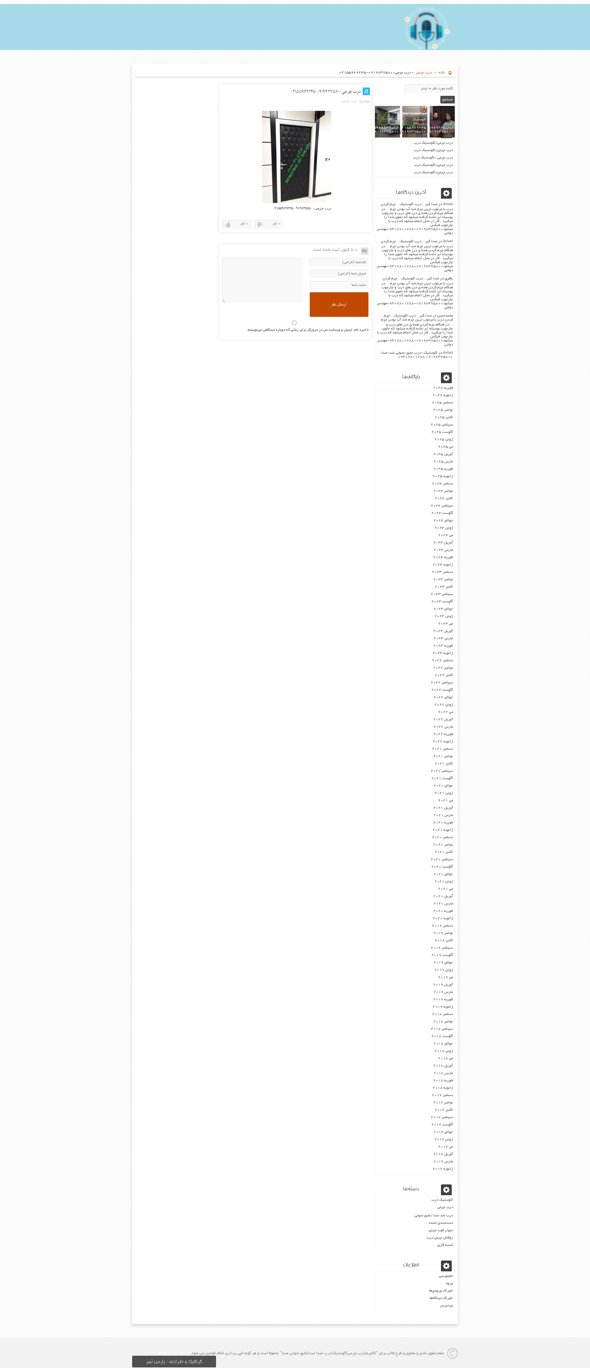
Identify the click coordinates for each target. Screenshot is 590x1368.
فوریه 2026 (443, 388)
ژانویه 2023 (443, 653)
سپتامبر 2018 (442, 1029)
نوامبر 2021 (443, 756)
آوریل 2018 (443, 1066)
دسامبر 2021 (442, 749)
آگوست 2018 (442, 1036)
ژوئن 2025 (444, 439)
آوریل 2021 (443, 808)
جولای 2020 (443, 874)
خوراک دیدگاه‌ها (441, 1298)
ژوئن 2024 (444, 528)
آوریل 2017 (443, 1154)
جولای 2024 (443, 521)
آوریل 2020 (443, 896)
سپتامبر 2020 (442, 859)
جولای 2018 (443, 1044)
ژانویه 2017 (443, 1169)
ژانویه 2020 (443, 918)
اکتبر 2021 (444, 764)
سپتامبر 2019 (442, 948)
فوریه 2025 (443, 469)
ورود (449, 1283)
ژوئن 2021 (444, 793)
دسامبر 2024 (442, 484)
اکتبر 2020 (444, 852)
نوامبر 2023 (443, 579)
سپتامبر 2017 (442, 1117)
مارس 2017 (443, 1162)
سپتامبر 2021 (442, 771)
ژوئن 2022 (444, 705)
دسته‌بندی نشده (441, 1223)
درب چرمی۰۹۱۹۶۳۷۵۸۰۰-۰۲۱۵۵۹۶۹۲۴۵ (326, 91)
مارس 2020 (443, 904)
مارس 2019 (443, 992)
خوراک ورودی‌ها (441, 1291)
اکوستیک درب (442, 1200)
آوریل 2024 (443, 543)
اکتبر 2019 (444, 940)
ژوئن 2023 (444, 616)
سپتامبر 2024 (442, 506)
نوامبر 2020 (443, 845)
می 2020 (445, 889)
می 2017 (445, 1147)
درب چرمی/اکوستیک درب (433, 143)
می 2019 (445, 977)
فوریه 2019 (443, 999)
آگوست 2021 (442, 778)
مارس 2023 (443, 638)
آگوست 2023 (442, 602)
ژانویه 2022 (443, 742)
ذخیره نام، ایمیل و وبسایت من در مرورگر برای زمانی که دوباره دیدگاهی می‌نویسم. (307, 330)
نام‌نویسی (446, 1276)
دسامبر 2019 (442, 926)
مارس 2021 (443, 815)
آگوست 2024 (442, 513)
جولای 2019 (443, 963)
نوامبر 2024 (443, 491)
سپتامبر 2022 (442, 683)
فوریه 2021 (443, 823)
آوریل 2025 (443, 454)
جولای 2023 (443, 609)
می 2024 (445, 535)
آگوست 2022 (442, 690)
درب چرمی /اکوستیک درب (433, 158)
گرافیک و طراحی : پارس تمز (174, 1361)
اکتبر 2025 (444, 417)
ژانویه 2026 (443, 395)
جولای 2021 (443, 786)
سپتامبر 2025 (442, 425)
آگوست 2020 (442, 867)
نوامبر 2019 (443, 933)
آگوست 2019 (442, 955)
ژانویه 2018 (443, 1088)
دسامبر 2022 (442, 661)
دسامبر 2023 (442, 572)
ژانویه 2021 (443, 830)
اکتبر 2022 (444, 675)
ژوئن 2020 (444, 882)
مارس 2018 (443, 1073)
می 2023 (445, 624)
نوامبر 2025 (443, 410)
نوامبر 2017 (443, 1103)
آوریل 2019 (443, 985)
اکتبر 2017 (444, 1110)
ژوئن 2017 (444, 1139)
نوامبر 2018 (443, 1022)
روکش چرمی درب (440, 1238)
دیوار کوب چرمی (441, 1230)
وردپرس (446, 1306)
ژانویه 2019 (443, 1007)
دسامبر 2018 (442, 1014)
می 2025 (445, 447)
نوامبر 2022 (443, 668)
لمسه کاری (445, 1245)
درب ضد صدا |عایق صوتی (434, 1216)
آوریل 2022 (443, 719)
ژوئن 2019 (444, 970)
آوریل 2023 (443, 631)
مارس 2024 (443, 550)
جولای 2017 (443, 1132)
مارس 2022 (443, 727)
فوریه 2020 (443, 911)
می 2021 (445, 801)
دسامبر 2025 (442, 403)
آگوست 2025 (442, 432)
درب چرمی (424, 73)
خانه (442, 73)
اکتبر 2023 (444, 587)
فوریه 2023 (443, 646)
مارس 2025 (443, 462)
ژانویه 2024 (443, 565)
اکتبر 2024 (444, 498)
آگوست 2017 (442, 1125)
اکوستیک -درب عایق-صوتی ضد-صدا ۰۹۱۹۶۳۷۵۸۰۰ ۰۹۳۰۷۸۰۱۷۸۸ (417, 355)
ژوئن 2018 (444, 1051)
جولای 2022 (443, 697)
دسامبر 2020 (442, 837)
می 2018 (445, 1058)
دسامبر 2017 (442, 1095)
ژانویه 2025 (443, 476)
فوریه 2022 (443, 734)
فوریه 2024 (443, 557)
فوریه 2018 (443, 1080)
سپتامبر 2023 (442, 594)
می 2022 (445, 712)
